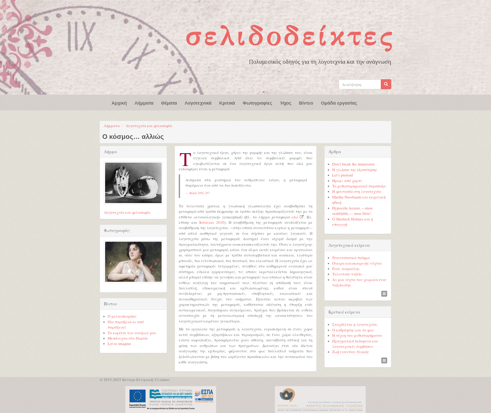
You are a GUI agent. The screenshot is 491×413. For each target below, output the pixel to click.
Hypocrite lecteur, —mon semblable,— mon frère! (352, 210)
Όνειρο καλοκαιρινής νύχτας (357, 263)
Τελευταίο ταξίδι (347, 273)
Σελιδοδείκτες (290, 35)
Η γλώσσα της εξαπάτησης (354, 169)
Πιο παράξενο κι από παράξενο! (126, 324)
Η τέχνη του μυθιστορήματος (357, 335)
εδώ (295, 216)
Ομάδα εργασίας (339, 102)
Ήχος (285, 102)
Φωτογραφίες (257, 102)
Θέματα (169, 102)
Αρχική (119, 102)
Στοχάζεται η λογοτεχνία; (354, 324)
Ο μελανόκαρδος (122, 316)
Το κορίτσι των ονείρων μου (132, 332)
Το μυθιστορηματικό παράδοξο (359, 185)
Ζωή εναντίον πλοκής (350, 351)
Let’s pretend (342, 174)
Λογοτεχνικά (198, 102)
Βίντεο (306, 102)
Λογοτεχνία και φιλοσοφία (149, 125)
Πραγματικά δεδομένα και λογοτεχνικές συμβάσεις (355, 343)
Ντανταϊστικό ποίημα (351, 257)
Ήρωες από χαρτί (347, 180)
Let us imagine (119, 343)
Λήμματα (144, 102)
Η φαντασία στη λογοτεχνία (356, 191)
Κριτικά (227, 102)
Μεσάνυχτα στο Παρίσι (128, 338)
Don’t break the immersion (353, 163)
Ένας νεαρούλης (346, 268)
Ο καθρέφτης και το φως (353, 329)
